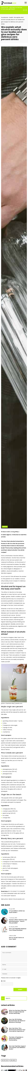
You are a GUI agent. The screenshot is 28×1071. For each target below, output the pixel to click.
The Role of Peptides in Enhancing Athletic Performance (16, 1038)
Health (5, 526)
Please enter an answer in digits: (11, 978)
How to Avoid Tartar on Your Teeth (16, 938)
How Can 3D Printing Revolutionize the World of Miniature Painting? (17, 1021)
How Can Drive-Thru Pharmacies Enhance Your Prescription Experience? (17, 1030)
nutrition (5, 1060)
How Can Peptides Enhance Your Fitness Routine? (17, 929)
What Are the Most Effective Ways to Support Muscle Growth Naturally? (17, 1012)
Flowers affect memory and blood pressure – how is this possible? (18, 921)
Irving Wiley (15, 531)
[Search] (3, 998)
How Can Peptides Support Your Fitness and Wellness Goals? (17, 1047)
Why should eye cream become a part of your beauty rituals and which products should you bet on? (11, 10)
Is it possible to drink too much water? (17, 911)
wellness (13, 1060)
